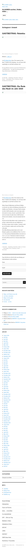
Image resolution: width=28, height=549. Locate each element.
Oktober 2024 (7, 377)
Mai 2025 (6, 364)
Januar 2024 (6, 392)
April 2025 (6, 365)
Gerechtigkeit (8, 79)
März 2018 (6, 451)
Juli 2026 (5, 337)
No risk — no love (7, 301)
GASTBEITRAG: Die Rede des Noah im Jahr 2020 (13, 87)
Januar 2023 (6, 415)
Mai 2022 (6, 430)
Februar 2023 (6, 413)
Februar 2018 (6, 453)
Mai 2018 (6, 447)
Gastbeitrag (10, 77)
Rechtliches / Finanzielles (8, 540)
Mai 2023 (6, 407)
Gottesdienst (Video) (7, 524)
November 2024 (7, 375)
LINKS (3, 531)
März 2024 (6, 388)
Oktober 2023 (7, 398)
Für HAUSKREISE (6, 514)
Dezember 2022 (7, 417)
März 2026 (6, 345)
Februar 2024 (6, 390)
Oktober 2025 (7, 354)
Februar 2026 (6, 346)
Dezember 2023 (7, 394)
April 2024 (6, 386)
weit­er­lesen (4, 74)
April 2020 (6, 441)
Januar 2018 (6, 455)
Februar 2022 (6, 436)
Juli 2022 (5, 426)
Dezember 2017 (7, 457)
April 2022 (6, 432)
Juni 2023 (6, 405)
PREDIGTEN (5, 504)
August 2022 (6, 424)
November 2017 (7, 458)
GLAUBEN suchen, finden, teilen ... (12, 10)
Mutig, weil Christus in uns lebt (10, 294)
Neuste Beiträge (6, 501)
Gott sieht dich (7, 299)
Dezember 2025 (7, 350)
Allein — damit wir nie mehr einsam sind (17, 313)
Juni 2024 (6, 383)
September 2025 (7, 356)
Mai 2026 (6, 341)
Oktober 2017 (7, 460)
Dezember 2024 (7, 373)
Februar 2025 (6, 369)
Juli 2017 (5, 466)
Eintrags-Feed (7, 490)
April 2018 (6, 449)
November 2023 (7, 396)
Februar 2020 (6, 445)
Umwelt (21, 79)
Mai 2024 (6, 384)
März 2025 (6, 367)
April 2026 (6, 343)
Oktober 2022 (7, 420)
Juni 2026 (6, 339)
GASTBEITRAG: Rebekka (13, 33)
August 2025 (6, 358)
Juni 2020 (6, 438)
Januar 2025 (6, 371)
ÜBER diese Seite (6, 537)
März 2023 (6, 411)
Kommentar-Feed (7, 492)
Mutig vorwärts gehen (8, 298)
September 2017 (7, 462)
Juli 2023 (5, 403)
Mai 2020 (6, 439)
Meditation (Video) (6, 521)
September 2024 (7, 379)
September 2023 (7, 400)
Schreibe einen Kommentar (7, 80)
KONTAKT (4, 534)
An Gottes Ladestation (8, 296)
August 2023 (6, 402)
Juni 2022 (6, 428)
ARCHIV (4, 527)
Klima (13, 79)
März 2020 (6, 443)
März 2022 (6, 434)
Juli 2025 (5, 360)
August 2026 (6, 335)
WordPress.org (7, 494)
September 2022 (7, 422)
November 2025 (7, 352)
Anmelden (6, 488)
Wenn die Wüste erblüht (17, 314)
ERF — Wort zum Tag (7, 517)
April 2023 (6, 409)
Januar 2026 (6, 348)
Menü (4, 15)
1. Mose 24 (9, 56)
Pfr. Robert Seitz (7, 60)
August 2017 (6, 464)
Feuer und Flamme (6, 507)
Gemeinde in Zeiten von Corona (19, 246)
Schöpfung (17, 79)
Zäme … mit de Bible (7, 511)
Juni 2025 (6, 362)
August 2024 (6, 381)
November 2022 (7, 419)
